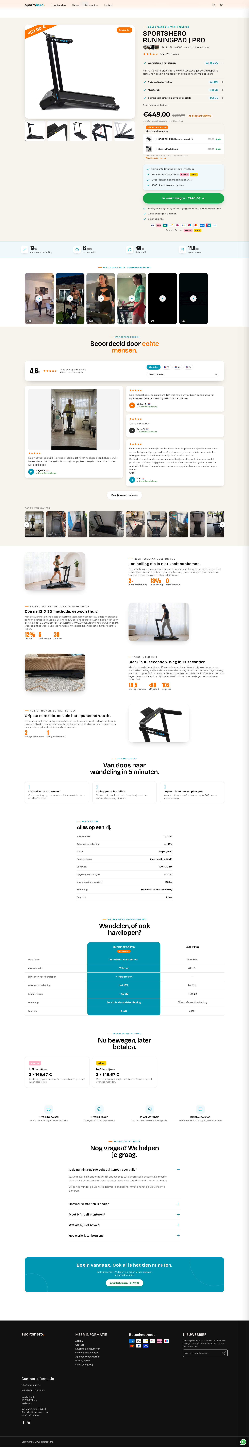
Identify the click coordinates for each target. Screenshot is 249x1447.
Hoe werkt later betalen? (86, 1235)
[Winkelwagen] (221, 5)
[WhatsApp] (243, 1442)
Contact (108, 5)
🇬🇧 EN (188, 367)
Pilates (75, 5)
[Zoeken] (214, 5)
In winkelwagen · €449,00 (124, 1283)
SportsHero (47, 1441)
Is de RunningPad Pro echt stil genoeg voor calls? (103, 1169)
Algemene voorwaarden (87, 1356)
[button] (149, 139)
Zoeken (79, 1340)
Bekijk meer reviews (124, 495)
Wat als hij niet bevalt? (84, 1225)
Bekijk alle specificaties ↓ (156, 105)
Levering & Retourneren (87, 1348)
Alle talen (153, 367)
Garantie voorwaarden (87, 1352)
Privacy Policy (82, 1360)
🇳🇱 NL (177, 367)
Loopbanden (58, 5)
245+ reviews (172, 54)
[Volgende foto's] (222, 525)
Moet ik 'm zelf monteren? (87, 1214)
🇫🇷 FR (166, 367)
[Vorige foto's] (26, 525)
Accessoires (91, 5)
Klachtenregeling (84, 1364)
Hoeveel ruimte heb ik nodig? (89, 1204)
